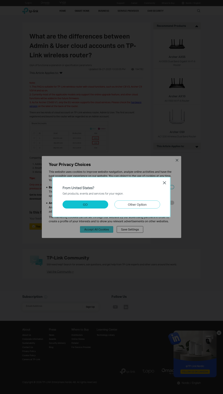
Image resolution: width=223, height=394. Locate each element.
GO (85, 204)
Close (164, 182)
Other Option (137, 204)
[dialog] (111, 197)
